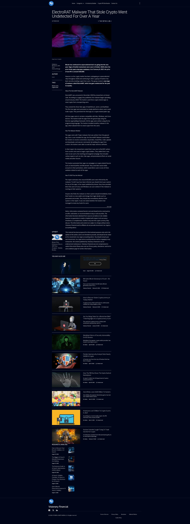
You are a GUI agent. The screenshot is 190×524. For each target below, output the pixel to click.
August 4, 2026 (55, 492)
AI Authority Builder (91, 3)
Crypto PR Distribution (104, 3)
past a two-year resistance (81, 69)
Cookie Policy (118, 518)
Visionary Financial (87, 288)
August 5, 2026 (55, 483)
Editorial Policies (133, 514)
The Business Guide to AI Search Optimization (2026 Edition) (58, 468)
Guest (53, 77)
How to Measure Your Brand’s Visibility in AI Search (58, 450)
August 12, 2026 (55, 463)
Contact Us (114, 3)
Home (73, 3)
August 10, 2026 (55, 472)
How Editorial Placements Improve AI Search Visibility (59, 488)
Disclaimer (123, 514)
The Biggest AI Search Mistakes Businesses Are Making (58, 459)
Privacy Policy (103, 259)
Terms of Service (104, 514)
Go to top (109, 206)
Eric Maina (85, 344)
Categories (80, 3)
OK (95, 263)
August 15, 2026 (55, 454)
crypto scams (55, 87)
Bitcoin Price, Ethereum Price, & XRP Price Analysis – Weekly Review (57, 246)
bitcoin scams (55, 86)
